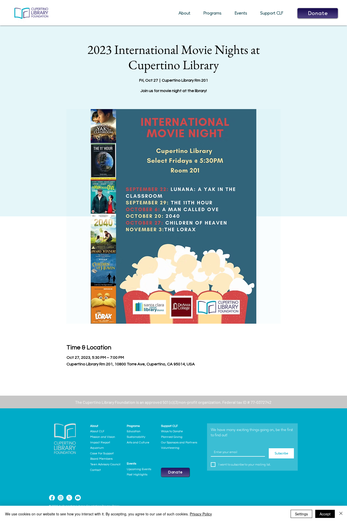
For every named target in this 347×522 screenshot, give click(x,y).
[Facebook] (52, 498)
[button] (187, 13)
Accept (325, 513)
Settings (301, 513)
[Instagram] (61, 498)
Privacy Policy (201, 513)
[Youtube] (78, 498)
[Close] (341, 514)
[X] (69, 498)
